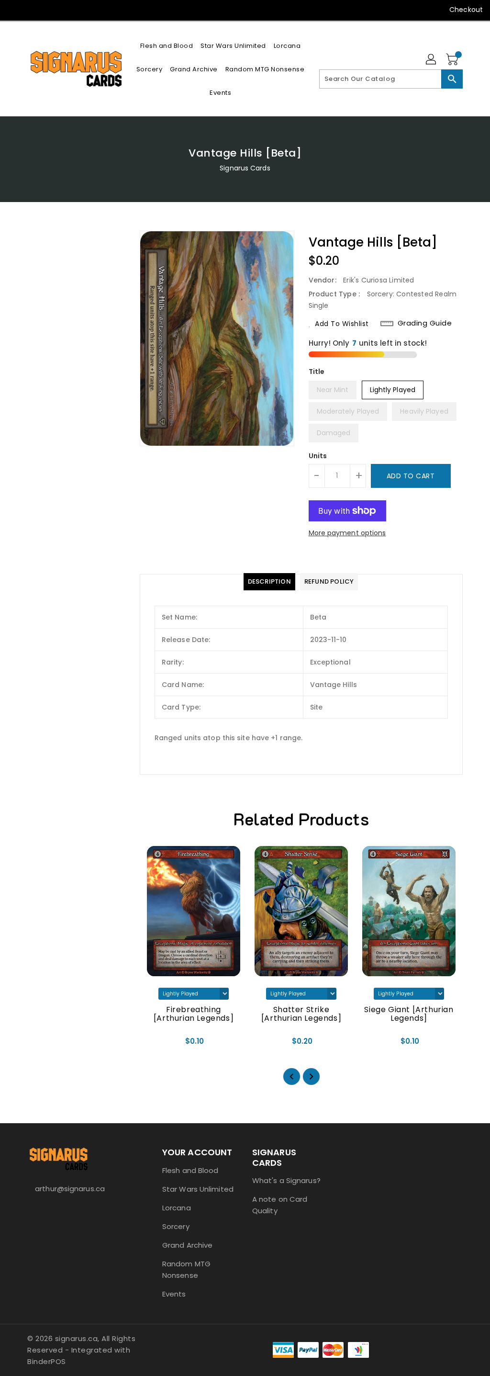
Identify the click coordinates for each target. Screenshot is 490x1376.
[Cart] (453, 59)
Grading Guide (425, 323)
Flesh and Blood (190, 1170)
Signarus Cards (245, 168)
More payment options (347, 533)
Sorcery (175, 1226)
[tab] (269, 581)
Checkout (466, 9)
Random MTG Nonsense (186, 1269)
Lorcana (176, 1208)
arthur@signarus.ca (70, 1189)
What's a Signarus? (286, 1180)
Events (174, 1294)
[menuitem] (166, 45)
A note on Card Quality (279, 1205)
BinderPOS (46, 1361)
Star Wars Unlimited (198, 1189)
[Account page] (431, 59)
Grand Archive (187, 1245)
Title (317, 371)
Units (318, 455)
